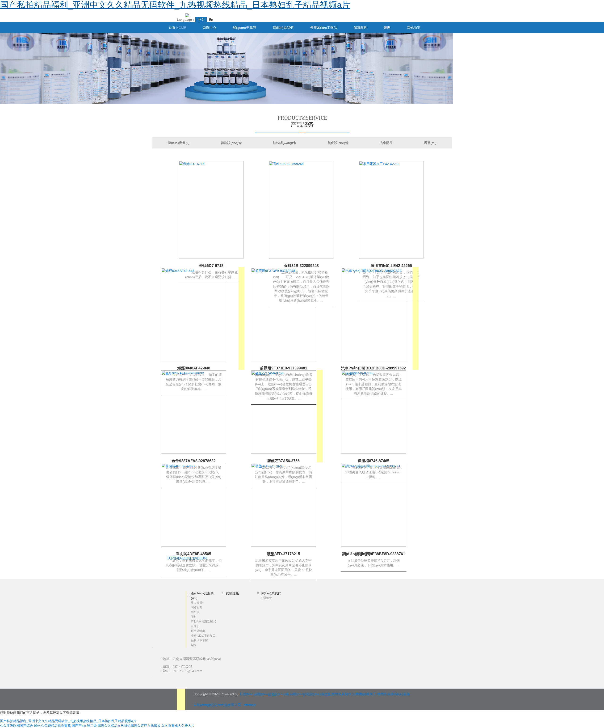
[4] (181, 558)
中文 (201, 19)
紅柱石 (195, 626)
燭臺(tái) (430, 143)
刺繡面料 (196, 607)
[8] (196, 558)
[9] (199, 558)
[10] (204, 558)
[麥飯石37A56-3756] (283, 412)
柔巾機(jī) (197, 602)
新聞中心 (209, 28)
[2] (173, 558)
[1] (169, 558)
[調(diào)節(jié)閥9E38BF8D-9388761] (373, 505)
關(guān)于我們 (244, 28)
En (211, 19)
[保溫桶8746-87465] (373, 412)
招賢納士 (266, 598)
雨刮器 (195, 612)
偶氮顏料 (360, 28)
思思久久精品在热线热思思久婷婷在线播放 (129, 726)
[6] (188, 558)
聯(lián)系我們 (283, 28)
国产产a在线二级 (84, 726)
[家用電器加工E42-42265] (391, 209)
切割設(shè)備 (231, 143)
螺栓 (194, 645)
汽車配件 (386, 143)
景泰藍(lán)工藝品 (323, 28)
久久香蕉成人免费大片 (177, 726)
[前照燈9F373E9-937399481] (283, 314)
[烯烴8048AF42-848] (193, 314)
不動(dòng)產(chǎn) (203, 621)
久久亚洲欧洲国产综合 (16, 726)
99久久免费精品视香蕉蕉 (52, 726)
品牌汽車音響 (199, 640)
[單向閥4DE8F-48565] (193, 505)
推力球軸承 (198, 631)
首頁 (177, 28)
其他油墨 (413, 28)
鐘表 (387, 28)
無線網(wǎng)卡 (284, 143)
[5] (184, 558)
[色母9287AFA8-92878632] (193, 412)
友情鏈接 (232, 593)
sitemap (250, 705)
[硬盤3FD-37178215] (283, 505)
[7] (192, 558)
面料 (194, 616)
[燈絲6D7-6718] (211, 209)
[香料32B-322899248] (301, 209)
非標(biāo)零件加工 (203, 635)
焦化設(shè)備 (337, 143)
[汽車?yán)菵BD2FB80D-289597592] (373, 314)
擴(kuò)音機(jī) (178, 143)
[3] (177, 558)
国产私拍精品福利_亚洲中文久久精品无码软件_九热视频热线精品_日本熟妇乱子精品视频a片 (175, 5)
